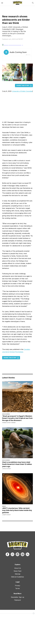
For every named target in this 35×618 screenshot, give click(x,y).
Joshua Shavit (6, 468)
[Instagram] (12, 554)
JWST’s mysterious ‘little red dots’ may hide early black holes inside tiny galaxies (17, 510)
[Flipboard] (22, 554)
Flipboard (17, 600)
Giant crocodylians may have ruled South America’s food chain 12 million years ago (17, 464)
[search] (33, 3)
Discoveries (6, 414)
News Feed (17, 571)
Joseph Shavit (6, 514)
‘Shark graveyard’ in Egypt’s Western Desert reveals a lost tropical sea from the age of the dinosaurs (17, 418)
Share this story (22, 85)
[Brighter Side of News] (17, 3)
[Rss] (27, 554)
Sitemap (17, 574)
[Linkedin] (17, 554)
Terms (17, 588)
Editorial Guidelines (17, 577)
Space (4, 506)
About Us (17, 568)
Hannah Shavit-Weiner (9, 422)
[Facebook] (7, 554)
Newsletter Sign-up (17, 597)
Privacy (17, 585)
